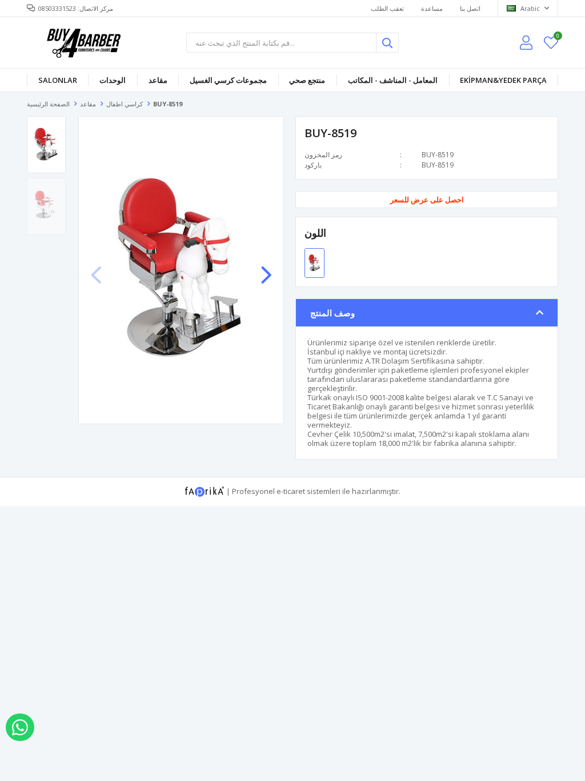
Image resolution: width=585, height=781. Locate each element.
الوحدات (112, 80)
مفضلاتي (557, 37)
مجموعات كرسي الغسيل (228, 80)
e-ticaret (291, 490)
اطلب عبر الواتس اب (20, 727)
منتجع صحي (307, 80)
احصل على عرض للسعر (427, 200)
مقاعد (158, 80)
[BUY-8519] (314, 262)
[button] (266, 269)
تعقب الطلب (387, 8)
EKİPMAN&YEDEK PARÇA (503, 80)
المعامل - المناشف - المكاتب (393, 80)
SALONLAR (57, 80)
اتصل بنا (470, 8)
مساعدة (432, 8)
